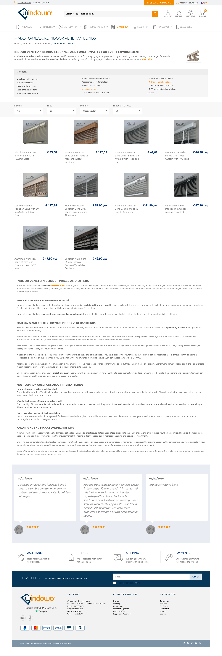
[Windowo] (33, 14)
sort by (84, 106)
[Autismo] (30, 618)
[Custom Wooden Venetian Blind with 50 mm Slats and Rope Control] (35, 186)
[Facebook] (184, 643)
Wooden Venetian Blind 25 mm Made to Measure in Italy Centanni (76, 157)
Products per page (122, 106)
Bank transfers (119, 611)
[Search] (155, 14)
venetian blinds (58, 285)
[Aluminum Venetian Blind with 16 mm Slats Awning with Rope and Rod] (136, 133)
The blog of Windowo (159, 3)
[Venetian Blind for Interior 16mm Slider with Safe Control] (186, 186)
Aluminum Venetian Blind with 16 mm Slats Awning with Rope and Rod (127, 157)
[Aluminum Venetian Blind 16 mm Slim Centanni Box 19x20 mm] (35, 239)
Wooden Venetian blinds (162, 78)
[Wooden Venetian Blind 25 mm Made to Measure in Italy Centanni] (86, 133)
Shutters (122, 27)
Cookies (163, 614)
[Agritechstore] (23, 618)
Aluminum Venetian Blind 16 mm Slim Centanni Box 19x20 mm (25, 263)
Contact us (164, 601)
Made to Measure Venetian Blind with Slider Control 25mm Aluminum (76, 210)
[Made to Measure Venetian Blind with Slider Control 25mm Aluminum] (86, 186)
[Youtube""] (196, 643)
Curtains (150, 93)
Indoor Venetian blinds (64, 43)
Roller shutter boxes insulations (96, 78)
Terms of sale (165, 609)
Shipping (116, 604)
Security (142, 27)
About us (163, 604)
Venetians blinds (42, 43)
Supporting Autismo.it (122, 614)
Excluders (186, 27)
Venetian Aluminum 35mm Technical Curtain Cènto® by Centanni (75, 263)
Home (17, 43)
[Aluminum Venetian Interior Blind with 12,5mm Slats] (35, 133)
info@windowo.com (188, 3)
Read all (146, 59)
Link (138, 583)
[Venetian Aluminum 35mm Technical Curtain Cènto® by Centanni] (86, 239)
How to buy (118, 606)
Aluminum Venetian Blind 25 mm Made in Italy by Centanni (126, 208)
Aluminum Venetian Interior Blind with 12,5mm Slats (25, 155)
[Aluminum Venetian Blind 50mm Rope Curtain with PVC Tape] (186, 133)
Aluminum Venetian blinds (97, 93)
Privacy (163, 611)
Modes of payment (121, 609)
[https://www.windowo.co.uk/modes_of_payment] (111, 627)
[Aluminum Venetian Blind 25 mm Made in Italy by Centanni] (136, 186)
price (49, 106)
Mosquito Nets (97, 27)
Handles (48, 27)
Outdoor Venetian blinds (162, 85)
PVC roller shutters (25, 83)
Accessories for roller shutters (95, 82)
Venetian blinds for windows (163, 89)
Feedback (164, 606)
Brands (18, 106)
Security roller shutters (27, 90)
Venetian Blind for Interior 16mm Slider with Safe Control (176, 208)
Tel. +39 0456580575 (75, 606)
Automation (71, 27)
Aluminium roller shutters (28, 79)
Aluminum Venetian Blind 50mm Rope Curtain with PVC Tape (177, 155)
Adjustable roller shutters (28, 93)
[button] (168, 13)
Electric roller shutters (26, 86)
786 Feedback (24, 2)
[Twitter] (192, 643)
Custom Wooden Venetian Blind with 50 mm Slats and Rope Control (26, 210)
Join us (195, 577)
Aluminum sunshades (91, 85)
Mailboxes (164, 27)
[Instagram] (188, 643)
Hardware (27, 27)
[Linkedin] (200, 643)
